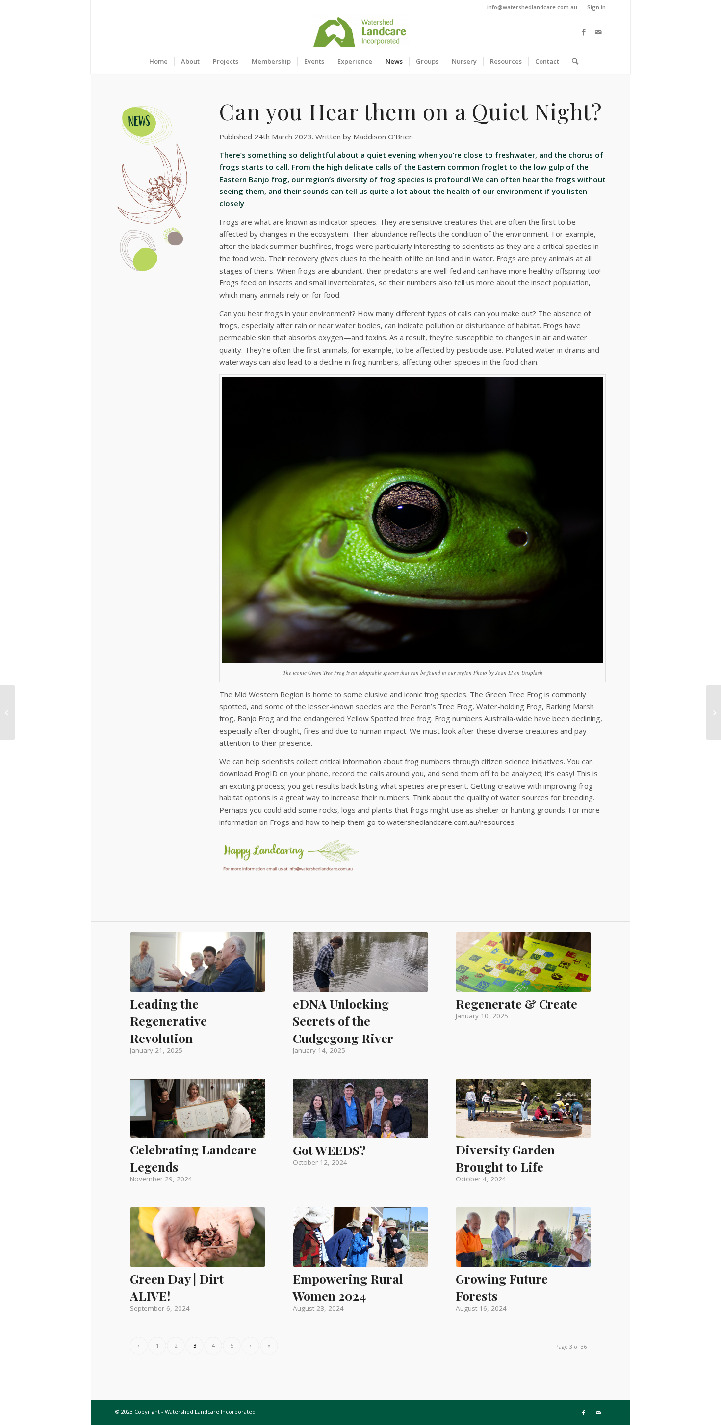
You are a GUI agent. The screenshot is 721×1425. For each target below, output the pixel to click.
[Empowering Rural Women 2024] (360, 1236)
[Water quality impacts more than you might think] (7, 712)
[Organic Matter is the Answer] (713, 712)
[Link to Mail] (598, 32)
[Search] (572, 61)
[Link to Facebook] (583, 32)
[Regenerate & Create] (523, 961)
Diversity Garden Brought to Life (505, 1158)
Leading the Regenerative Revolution (168, 1020)
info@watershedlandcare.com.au (532, 7)
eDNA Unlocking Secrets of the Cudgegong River (343, 1020)
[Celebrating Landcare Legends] (197, 1108)
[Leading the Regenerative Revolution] (197, 961)
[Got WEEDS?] (360, 1108)
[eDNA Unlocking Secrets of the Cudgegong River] (360, 962)
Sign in (596, 7)
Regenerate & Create (516, 1003)
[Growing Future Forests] (523, 1237)
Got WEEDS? (329, 1150)
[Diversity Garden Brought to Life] (523, 1108)
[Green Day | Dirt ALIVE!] (197, 1236)
